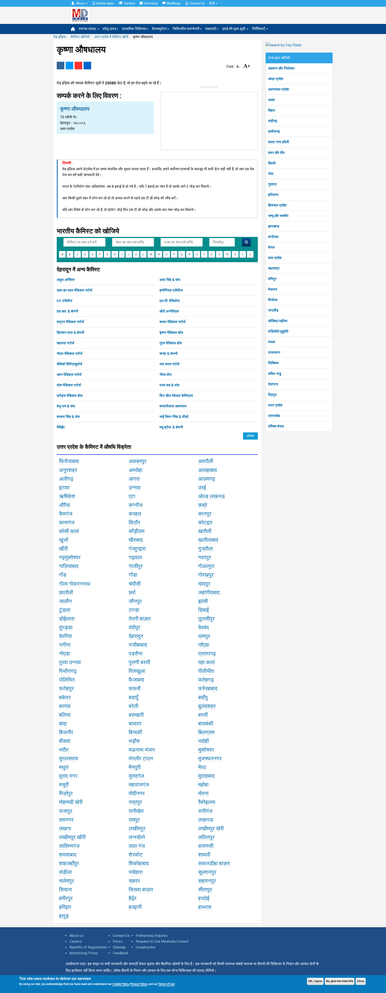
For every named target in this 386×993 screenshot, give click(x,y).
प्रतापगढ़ (207, 654)
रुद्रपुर (135, 802)
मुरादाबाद (206, 776)
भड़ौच (134, 741)
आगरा (134, 479)
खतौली (204, 531)
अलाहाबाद (207, 470)
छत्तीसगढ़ (274, 131)
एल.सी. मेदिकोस (169, 301)
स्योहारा (136, 872)
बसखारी (136, 715)
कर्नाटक (273, 237)
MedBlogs (174, 3)
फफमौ (135, 688)
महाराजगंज (139, 785)
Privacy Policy (138, 984)
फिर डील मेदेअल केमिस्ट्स (176, 395)
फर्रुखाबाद (207, 688)
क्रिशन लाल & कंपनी (70, 332)
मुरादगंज (136, 776)
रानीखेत (136, 811)
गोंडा (133, 575)
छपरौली (66, 592)
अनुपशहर (68, 470)
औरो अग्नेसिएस (169, 311)
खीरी (63, 549)
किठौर (134, 522)
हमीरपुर (66, 898)
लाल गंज (137, 846)
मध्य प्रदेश (274, 258)
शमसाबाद (67, 855)
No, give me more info (339, 981)
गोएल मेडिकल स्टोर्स (69, 353)
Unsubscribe (145, 947)
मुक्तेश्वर (206, 750)
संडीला (65, 872)
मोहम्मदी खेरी (70, 802)
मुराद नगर (68, 776)
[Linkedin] (87, 65)
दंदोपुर (134, 627)
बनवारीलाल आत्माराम (172, 406)
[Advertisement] (209, 120)
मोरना (203, 793)
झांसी (203, 601)
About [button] (81, 3)
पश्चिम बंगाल (276, 426)
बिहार (271, 110)
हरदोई (203, 898)
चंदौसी (135, 584)
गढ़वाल (135, 557)
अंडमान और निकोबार (281, 68)
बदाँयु (203, 697)
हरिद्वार (65, 907)
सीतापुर (205, 890)
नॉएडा (203, 645)
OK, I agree (315, 981)
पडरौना (135, 654)
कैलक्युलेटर (159, 29)
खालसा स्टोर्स (65, 343)
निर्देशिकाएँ (259, 29)
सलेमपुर (66, 881)
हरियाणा (273, 195)
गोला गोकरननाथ (74, 584)
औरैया (64, 505)
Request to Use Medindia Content (162, 941)
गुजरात (272, 184)
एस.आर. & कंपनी (67, 311)
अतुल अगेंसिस (66, 280)
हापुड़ (64, 916)
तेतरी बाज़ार (140, 619)
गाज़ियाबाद (68, 566)
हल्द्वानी (135, 907)
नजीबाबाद (138, 645)
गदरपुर (204, 557)
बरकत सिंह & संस (68, 417)
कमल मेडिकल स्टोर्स (172, 322)
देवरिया (65, 636)
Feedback (120, 953)
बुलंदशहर (207, 706)
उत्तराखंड (274, 416)
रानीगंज (205, 811)
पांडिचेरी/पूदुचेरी (278, 331)
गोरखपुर (206, 575)
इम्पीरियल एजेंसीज (171, 290)
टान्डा (134, 610)
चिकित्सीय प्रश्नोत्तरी (186, 29)
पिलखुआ (137, 671)
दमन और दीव (276, 153)
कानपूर (204, 514)
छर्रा (132, 592)
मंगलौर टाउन (141, 758)
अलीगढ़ (66, 479)
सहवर (134, 881)
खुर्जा (63, 540)
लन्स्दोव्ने (137, 837)
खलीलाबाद (208, 540)
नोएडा (64, 654)
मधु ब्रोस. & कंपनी (171, 427)
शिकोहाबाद (139, 863)
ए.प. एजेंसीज (64, 301)
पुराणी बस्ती (139, 662)
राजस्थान (274, 352)
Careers (129, 3)
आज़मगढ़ (206, 479)
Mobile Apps (105, 3)
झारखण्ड (273, 226)
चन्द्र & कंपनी (168, 353)
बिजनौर (66, 732)
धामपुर (204, 636)
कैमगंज (65, 514)
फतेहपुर (66, 688)
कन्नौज (136, 505)
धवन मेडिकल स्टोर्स (69, 374)
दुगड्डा (65, 627)
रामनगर (66, 820)
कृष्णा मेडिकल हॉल (171, 332)
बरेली (133, 706)
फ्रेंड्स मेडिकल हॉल (70, 395)
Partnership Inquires (152, 935)
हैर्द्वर (132, 898)
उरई (202, 488)
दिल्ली (272, 163)
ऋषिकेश (67, 496)
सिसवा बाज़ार (141, 890)
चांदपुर (204, 584)
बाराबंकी (205, 724)
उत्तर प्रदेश (275, 405)
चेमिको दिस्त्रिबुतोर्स (69, 364)
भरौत (64, 750)
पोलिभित (67, 680)
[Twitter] (69, 65)
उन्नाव (135, 488)
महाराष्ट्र (273, 268)
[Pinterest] (78, 65)
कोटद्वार (205, 522)
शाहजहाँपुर (69, 863)
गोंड (62, 575)
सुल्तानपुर (207, 872)
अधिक (250, 436)
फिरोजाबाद (69, 461)
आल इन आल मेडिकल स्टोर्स (74, 290)
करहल (135, 514)
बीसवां (64, 741)
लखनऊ (205, 820)
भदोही (203, 741)
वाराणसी (205, 846)
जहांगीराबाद (209, 592)
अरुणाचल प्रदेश (278, 89)
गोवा (270, 174)
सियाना (65, 890)
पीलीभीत (206, 671)
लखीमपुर (137, 828)
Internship (151, 3)
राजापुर (65, 811)
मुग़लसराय (68, 758)
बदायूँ (133, 697)
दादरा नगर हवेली (278, 142)
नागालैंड (273, 310)
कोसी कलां (69, 531)
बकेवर (65, 697)
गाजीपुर (136, 566)
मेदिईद (61, 427)
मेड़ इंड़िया (59, 37)
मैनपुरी (135, 767)
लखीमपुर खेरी (211, 828)
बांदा (63, 724)
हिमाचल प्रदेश (277, 205)
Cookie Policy (120, 984)
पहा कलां (206, 662)
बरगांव (65, 706)
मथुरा (64, 767)
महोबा (203, 785)
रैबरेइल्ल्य (206, 802)
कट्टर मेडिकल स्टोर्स (70, 322)
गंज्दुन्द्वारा (137, 549)
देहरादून (136, 636)
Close (360, 981)
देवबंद (203, 627)
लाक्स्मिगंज (69, 846)
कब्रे (202, 505)
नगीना (64, 645)
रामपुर (134, 820)
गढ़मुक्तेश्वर (69, 557)
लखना (65, 828)
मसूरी (64, 785)
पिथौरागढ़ (68, 671)
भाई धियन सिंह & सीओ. (174, 417)
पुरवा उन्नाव (70, 662)
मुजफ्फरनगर (210, 758)
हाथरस (204, 907)
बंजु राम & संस (66, 406)
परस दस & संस (169, 385)
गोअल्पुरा (206, 566)
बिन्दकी (135, 732)
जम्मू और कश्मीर (278, 216)
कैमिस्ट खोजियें (80, 37)
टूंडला (64, 610)
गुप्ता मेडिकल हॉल (170, 343)
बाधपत (135, 724)
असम (271, 100)
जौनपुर (135, 601)
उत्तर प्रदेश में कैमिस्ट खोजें (111, 37)
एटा (132, 496)
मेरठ (202, 767)
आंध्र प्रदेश (275, 79)
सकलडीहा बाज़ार (214, 863)
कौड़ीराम (136, 531)
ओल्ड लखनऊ (211, 496)
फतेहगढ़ (206, 680)
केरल (271, 247)
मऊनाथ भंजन (142, 750)
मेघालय (272, 289)
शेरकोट (136, 855)
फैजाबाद (136, 680)
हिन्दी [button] (212, 3)
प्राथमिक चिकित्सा (134, 29)
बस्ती (203, 715)
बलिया (64, 715)
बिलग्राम (206, 732)
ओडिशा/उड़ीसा (277, 321)
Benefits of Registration (88, 947)
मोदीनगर (137, 793)
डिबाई (203, 610)
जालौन (65, 601)
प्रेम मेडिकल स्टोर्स (69, 385)
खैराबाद (136, 540)
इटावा (64, 488)
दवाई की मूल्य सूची (234, 29)
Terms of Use (166, 984)
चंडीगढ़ (272, 121)
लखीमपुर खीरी (72, 837)
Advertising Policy (83, 953)
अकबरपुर (137, 461)
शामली (204, 855)
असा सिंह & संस (169, 280)
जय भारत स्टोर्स (169, 364)
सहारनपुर (207, 881)
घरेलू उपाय (109, 29)
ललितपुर (206, 837)
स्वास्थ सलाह (88, 29)
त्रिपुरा (272, 395)
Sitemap (119, 947)
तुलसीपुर (206, 619)
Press (117, 941)
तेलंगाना (273, 384)
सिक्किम (273, 363)
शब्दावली (210, 29)
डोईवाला (66, 619)
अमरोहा (135, 470)
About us (76, 935)
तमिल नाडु (274, 374)
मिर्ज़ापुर (66, 793)
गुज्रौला (205, 549)
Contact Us (197, 3)
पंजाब (271, 342)
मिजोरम (272, 300)
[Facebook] (60, 65)
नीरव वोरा (165, 374)
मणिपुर (272, 279)
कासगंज (66, 522)
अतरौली (205, 461)
